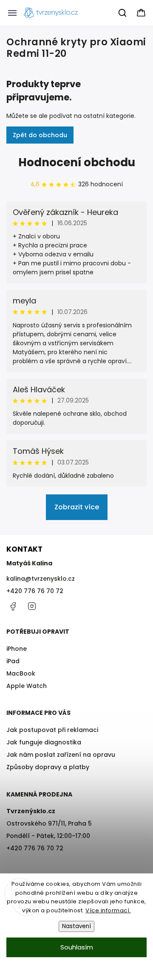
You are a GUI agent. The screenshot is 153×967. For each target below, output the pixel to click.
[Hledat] (123, 13)
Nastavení (76, 926)
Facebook (12, 606)
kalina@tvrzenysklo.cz (40, 578)
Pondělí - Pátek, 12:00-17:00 (48, 836)
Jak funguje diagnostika (43, 742)
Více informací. (108, 910)
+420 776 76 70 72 (34, 591)
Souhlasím (76, 947)
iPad (13, 661)
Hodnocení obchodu (76, 162)
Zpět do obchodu (40, 135)
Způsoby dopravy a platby (47, 767)
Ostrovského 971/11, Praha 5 (49, 823)
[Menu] (12, 12)
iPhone (16, 648)
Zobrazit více (76, 507)
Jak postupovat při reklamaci (52, 730)
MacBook (20, 673)
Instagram (32, 606)
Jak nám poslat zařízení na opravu (60, 754)
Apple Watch (26, 686)
